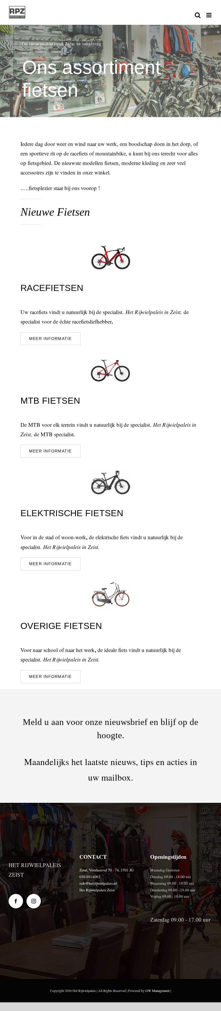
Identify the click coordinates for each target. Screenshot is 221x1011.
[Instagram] (33, 901)
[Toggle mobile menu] (209, 15)
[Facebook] (16, 901)
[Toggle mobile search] (198, 15)
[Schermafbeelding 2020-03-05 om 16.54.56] (110, 241)
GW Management (157, 990)
